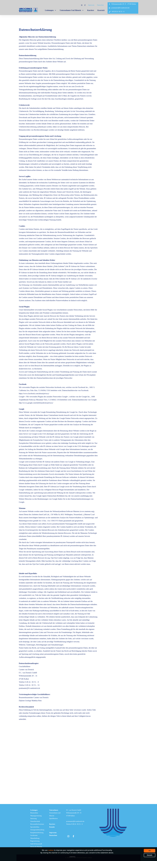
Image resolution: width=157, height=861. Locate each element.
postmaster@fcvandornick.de (120, 8)
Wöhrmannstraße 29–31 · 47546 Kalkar (123, 4)
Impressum (91, 5)
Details (149, 855)
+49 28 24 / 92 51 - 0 (117, 11)
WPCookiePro (79, 858)
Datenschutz (100, 5)
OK (149, 851)
